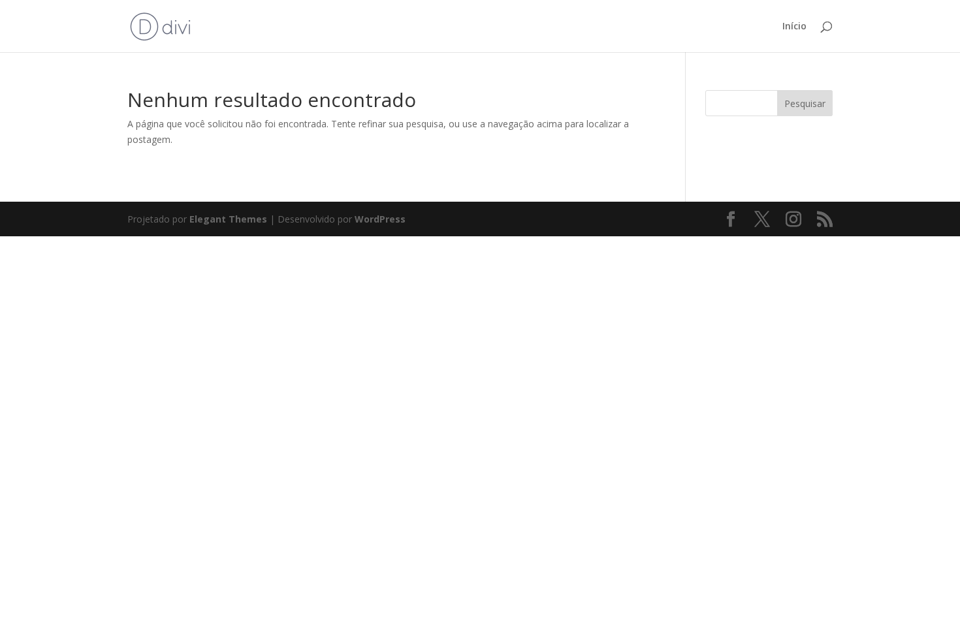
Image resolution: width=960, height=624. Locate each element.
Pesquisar (804, 103)
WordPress (380, 219)
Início (794, 27)
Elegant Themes (228, 219)
